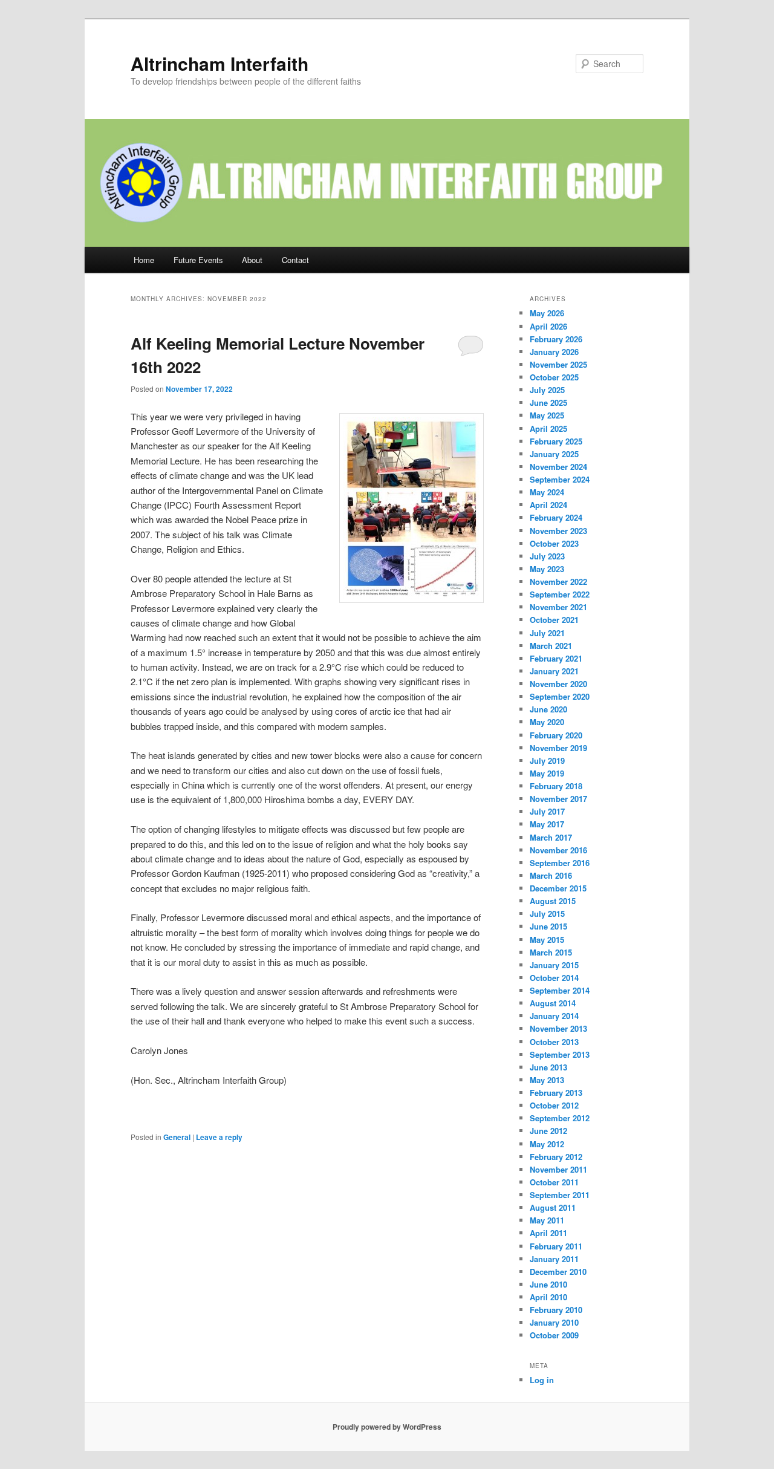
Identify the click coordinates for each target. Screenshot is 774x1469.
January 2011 (554, 1259)
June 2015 (548, 926)
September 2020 (560, 696)
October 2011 (554, 1182)
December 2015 (558, 888)
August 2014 (553, 1003)
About (252, 259)
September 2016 (560, 862)
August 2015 (553, 901)
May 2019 (547, 773)
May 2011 (547, 1220)
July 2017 (547, 811)
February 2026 (556, 339)
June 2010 (548, 1284)
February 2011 (556, 1246)
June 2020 (548, 709)
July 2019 (547, 760)
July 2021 (547, 633)
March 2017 (551, 837)
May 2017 (547, 824)
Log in (542, 1380)
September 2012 (560, 1118)
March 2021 (551, 645)
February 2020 (556, 735)
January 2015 (554, 965)
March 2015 (551, 952)
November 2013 (558, 1028)
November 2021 (558, 607)
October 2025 (554, 377)
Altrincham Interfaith (219, 63)
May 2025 (547, 415)
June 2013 (548, 1067)
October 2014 (554, 977)
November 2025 (558, 364)
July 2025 (547, 390)
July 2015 (547, 913)
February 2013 (556, 1092)
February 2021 (556, 658)
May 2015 (547, 939)
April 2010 (548, 1297)
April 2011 (548, 1233)
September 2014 (560, 990)
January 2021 (554, 671)
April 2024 (548, 504)
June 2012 (548, 1130)
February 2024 (556, 517)
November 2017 (558, 798)
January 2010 (554, 1322)
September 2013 (560, 1054)
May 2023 (547, 569)
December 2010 (558, 1271)
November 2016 (558, 850)
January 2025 (554, 454)
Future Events (198, 259)
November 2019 (558, 748)
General (176, 1137)
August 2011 (553, 1207)
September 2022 (560, 594)
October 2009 (554, 1335)
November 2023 (558, 530)
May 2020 (547, 722)
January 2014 (554, 1015)
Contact (295, 259)
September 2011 (560, 1194)
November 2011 (558, 1169)
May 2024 (547, 492)
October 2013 (554, 1041)
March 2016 (551, 875)
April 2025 (548, 428)
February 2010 (556, 1309)
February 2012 (556, 1156)
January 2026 (554, 351)
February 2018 (556, 786)
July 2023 (547, 556)
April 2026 (548, 326)
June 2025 (548, 402)
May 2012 (547, 1144)
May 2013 (547, 1080)
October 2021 (554, 619)
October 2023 (554, 543)
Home (144, 259)
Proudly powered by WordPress (387, 1426)
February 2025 (556, 441)
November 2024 (558, 466)
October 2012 (554, 1105)
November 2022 (558, 581)
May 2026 (547, 313)
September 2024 (560, 479)
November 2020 (558, 683)
